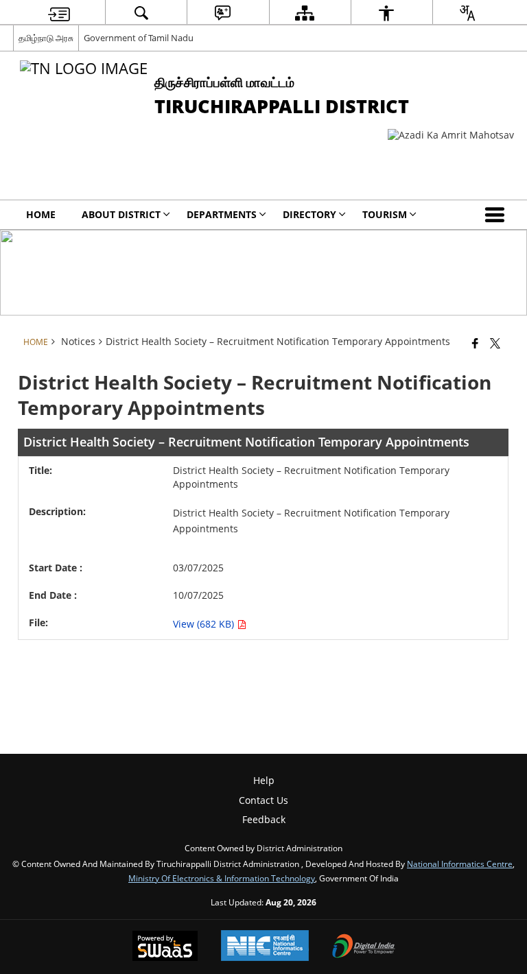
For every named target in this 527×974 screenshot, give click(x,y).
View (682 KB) (205, 623)
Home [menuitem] (41, 214)
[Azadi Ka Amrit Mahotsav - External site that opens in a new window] (451, 134)
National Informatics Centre (460, 863)
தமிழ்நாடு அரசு (46, 38)
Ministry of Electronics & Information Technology (221, 877)
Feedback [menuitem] (263, 819)
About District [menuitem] (121, 214)
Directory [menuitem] (309, 214)
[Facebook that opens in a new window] (475, 342)
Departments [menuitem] (222, 214)
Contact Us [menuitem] (263, 800)
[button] (497, 214)
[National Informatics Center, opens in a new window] (265, 947)
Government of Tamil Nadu (139, 38)
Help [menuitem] (263, 780)
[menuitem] (59, 12)
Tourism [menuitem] (384, 214)
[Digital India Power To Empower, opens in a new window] (364, 947)
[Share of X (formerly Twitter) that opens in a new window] (495, 342)
